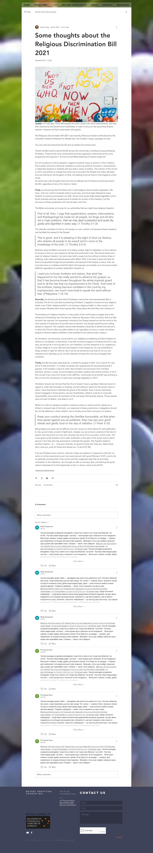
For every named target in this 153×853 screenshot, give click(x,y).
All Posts (27, 12)
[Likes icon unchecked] (41, 565)
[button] (126, 12)
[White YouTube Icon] (27, 832)
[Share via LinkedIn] (47, 478)
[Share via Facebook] (36, 478)
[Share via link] (53, 478)
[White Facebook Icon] (31, 832)
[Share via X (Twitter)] (42, 478)
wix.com (71, 840)
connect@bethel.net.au (67, 794)
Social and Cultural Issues (45, 12)
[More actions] (116, 27)
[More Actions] (116, 527)
